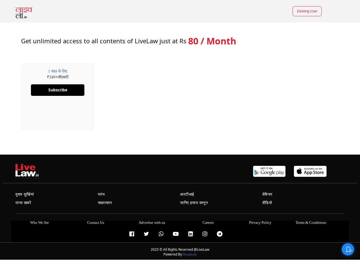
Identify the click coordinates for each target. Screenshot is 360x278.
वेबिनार (267, 194)
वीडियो (267, 203)
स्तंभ (101, 194)
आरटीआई (187, 194)
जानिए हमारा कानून (194, 203)
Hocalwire (190, 254)
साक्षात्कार (105, 203)
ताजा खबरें (23, 203)
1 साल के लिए (57, 71)
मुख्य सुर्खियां (24, 194)
